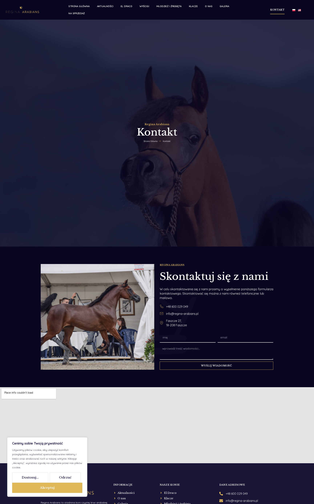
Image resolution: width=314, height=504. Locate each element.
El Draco (126, 6)
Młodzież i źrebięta (169, 6)
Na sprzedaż (77, 13)
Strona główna (79, 6)
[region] (47, 467)
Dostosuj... (30, 477)
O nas (208, 6)
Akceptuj (47, 488)
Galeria (224, 6)
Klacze (193, 6)
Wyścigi (144, 6)
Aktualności (105, 6)
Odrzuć (65, 477)
